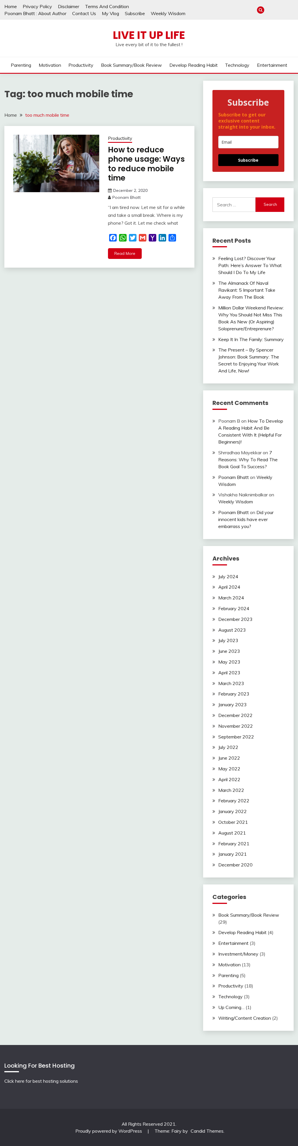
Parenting (21, 65)
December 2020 (235, 865)
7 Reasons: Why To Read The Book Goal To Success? (248, 459)
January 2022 (232, 811)
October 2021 (233, 822)
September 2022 (236, 737)
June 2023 (229, 651)
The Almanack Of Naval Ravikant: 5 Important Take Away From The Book (246, 290)
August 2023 (232, 630)
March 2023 (231, 683)
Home (10, 6)
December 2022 (235, 715)
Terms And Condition (107, 6)
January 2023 (232, 704)
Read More (124, 253)
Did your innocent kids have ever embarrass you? (246, 519)
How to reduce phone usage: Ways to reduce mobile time (146, 164)
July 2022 (228, 747)
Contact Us (84, 13)
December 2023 (235, 619)
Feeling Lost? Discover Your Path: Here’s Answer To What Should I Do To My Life (250, 265)
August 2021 (232, 833)
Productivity (80, 65)
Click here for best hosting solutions (41, 1081)
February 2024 (233, 608)
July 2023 (228, 640)
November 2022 (235, 726)
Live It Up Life (149, 35)
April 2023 (229, 672)
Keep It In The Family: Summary (251, 339)
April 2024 (229, 587)
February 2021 (233, 843)
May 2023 (229, 662)
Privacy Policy (37, 6)
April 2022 (229, 779)
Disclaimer (68, 6)
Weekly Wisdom (168, 13)
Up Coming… (231, 1007)
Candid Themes (207, 1131)
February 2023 (233, 694)
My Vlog (110, 13)
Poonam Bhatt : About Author (35, 13)
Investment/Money (238, 954)
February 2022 (233, 800)
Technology (237, 65)
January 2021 (232, 854)
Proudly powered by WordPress (109, 1131)
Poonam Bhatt (126, 197)
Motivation (50, 65)
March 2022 (231, 790)
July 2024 (228, 576)
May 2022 (229, 769)
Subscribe (135, 13)
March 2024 (231, 598)
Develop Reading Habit (193, 65)
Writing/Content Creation (244, 1018)
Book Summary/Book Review (131, 65)
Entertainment (272, 65)
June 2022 (229, 758)
